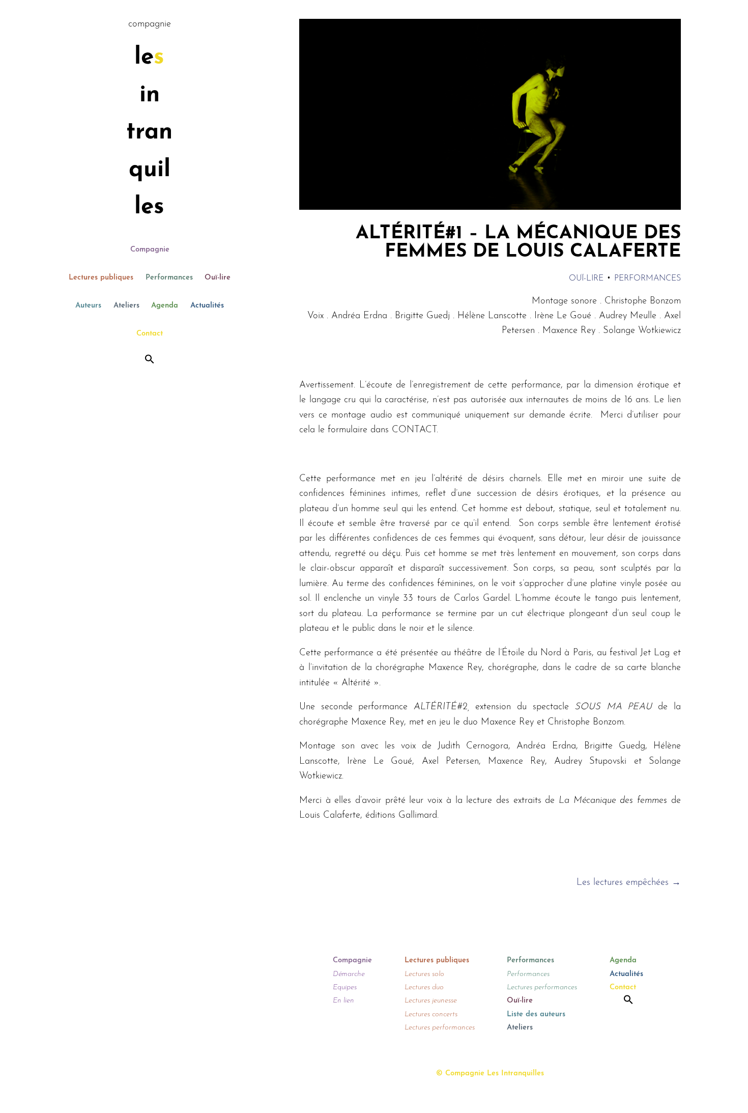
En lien (343, 1001)
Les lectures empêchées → (629, 882)
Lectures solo (424, 974)
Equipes (345, 987)
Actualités (207, 306)
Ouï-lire (218, 278)
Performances (169, 278)
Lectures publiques (101, 278)
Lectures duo (424, 987)
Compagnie (149, 250)
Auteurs (88, 306)
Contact (149, 334)
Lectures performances (440, 1028)
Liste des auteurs (536, 1014)
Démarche (349, 974)
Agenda (164, 306)
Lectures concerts (431, 1014)
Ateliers (126, 306)
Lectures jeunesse (431, 1001)
